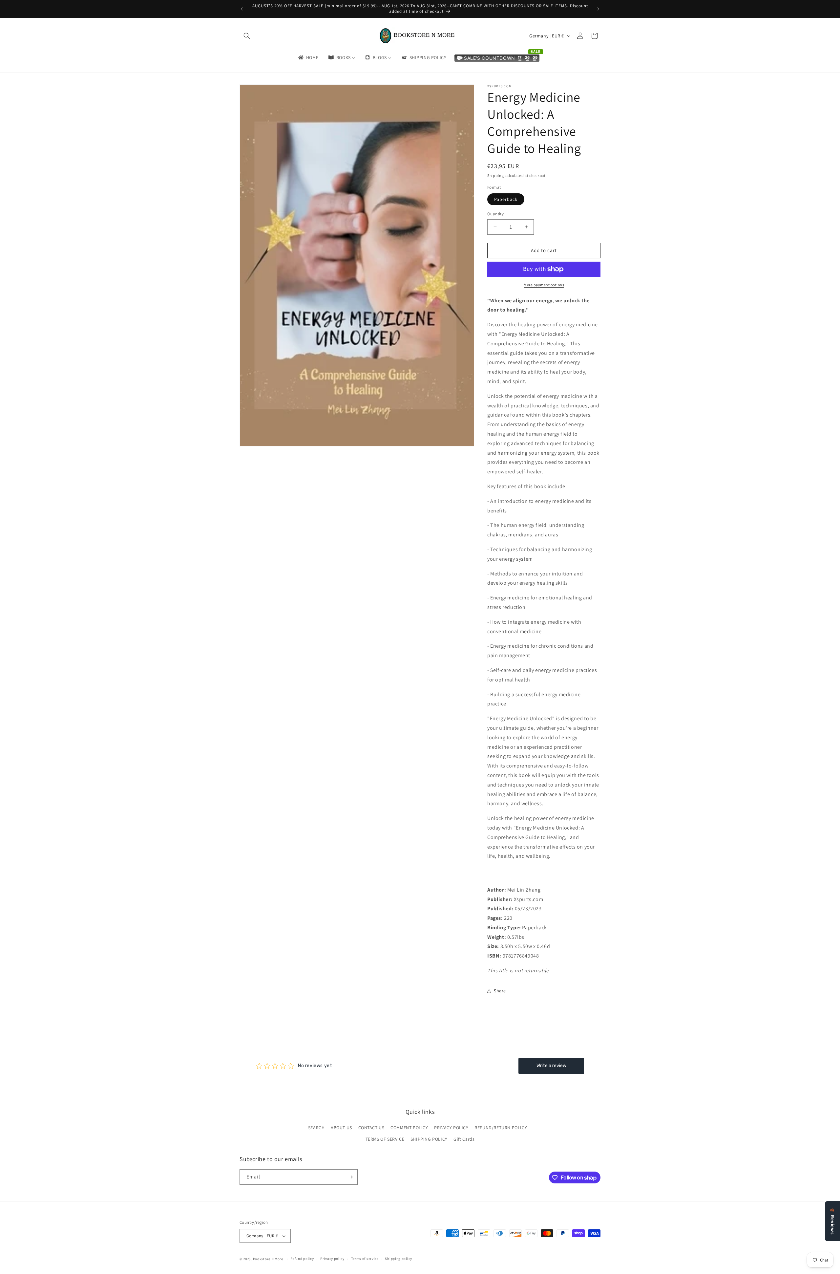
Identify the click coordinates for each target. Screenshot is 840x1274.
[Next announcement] (598, 9)
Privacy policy (332, 1258)
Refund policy (302, 1258)
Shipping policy (398, 1258)
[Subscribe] (350, 1177)
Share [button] (500, 991)
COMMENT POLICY (409, 1128)
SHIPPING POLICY (429, 1139)
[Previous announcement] (242, 9)
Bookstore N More (268, 1259)
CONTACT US (371, 1128)
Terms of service (365, 1258)
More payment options (544, 284)
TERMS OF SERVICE (385, 1139)
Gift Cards (463, 1139)
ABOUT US (341, 1128)
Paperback (505, 199)
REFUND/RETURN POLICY (500, 1128)
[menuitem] (308, 57)
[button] (247, 36)
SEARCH (316, 1128)
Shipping (495, 175)
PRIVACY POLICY (451, 1128)
